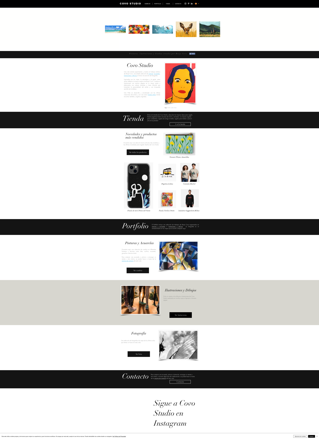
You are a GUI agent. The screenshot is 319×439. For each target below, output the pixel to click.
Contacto (135, 376)
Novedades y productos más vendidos (141, 136)
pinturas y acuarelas (158, 226)
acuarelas (157, 74)
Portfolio (135, 225)
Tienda (133, 118)
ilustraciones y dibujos (130, 76)
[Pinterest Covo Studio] (188, 3)
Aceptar (312, 436)
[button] (158, 4)
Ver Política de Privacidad (119, 436)
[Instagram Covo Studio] (185, 3)
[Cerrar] (317, 436)
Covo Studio (140, 65)
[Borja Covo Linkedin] (192, 3)
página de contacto (127, 261)
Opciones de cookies (300, 436)
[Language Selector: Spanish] (197, 3)
